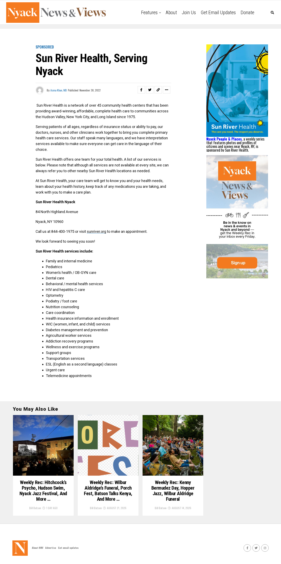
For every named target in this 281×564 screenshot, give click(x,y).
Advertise (50, 547)
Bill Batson (35, 508)
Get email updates (218, 12)
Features (149, 12)
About (171, 12)
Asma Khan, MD (58, 90)
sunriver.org (96, 231)
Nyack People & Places (224, 139)
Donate (247, 12)
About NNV (37, 547)
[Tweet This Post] (149, 89)
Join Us (189, 12)
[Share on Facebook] (141, 89)
